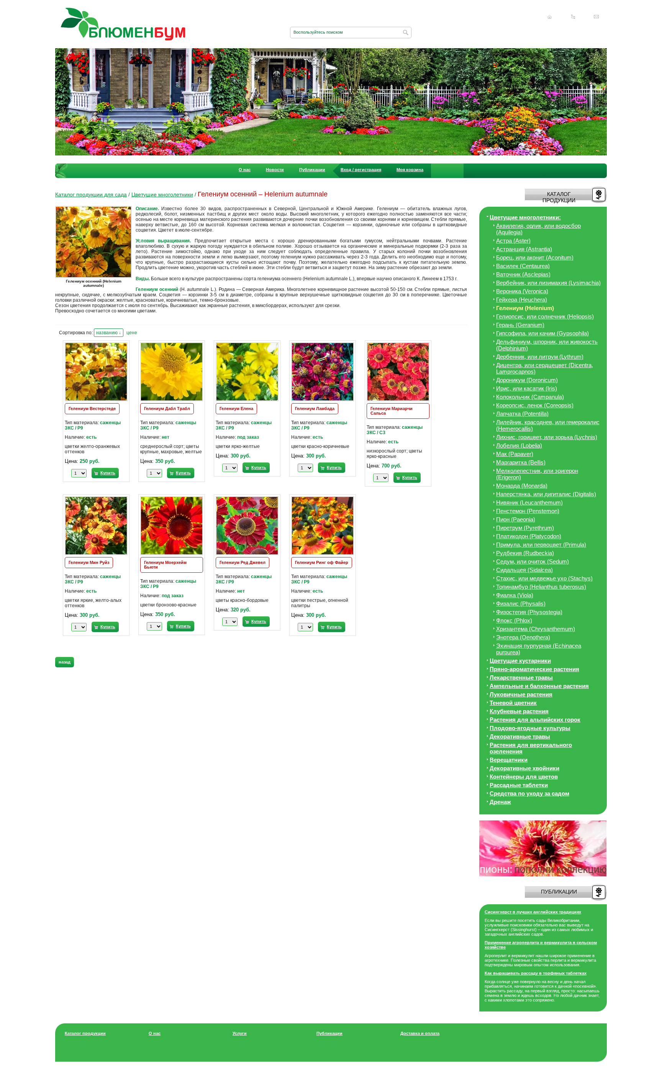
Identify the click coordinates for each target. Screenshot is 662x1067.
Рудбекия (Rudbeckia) (525, 553)
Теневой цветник (513, 702)
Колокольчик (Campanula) (530, 397)
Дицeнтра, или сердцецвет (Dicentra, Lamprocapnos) (544, 368)
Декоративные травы (520, 736)
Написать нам (596, 17)
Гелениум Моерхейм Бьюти (165, 564)
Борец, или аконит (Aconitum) (535, 257)
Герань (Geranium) (520, 325)
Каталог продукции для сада (91, 194)
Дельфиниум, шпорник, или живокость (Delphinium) (547, 344)
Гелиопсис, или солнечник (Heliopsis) (545, 316)
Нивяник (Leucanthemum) (529, 502)
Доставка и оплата (419, 1033)
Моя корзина (410, 169)
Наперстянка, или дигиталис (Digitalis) (546, 494)
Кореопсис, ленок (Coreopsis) (535, 405)
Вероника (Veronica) (522, 291)
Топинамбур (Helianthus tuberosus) (541, 586)
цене (131, 332)
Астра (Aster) (513, 240)
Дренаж (500, 802)
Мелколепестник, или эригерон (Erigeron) (537, 473)
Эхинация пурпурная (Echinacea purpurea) (538, 648)
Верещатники (509, 760)
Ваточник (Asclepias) (523, 274)
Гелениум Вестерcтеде (92, 408)
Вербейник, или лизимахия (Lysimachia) (548, 282)
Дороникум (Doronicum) (527, 380)
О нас (245, 169)
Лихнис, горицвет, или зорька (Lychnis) (546, 437)
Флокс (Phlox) (514, 620)
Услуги (240, 1033)
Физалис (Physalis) (521, 603)
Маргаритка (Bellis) (521, 462)
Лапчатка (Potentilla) (522, 413)
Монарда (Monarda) (521, 485)
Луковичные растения (521, 694)
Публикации (312, 169)
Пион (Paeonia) (515, 519)
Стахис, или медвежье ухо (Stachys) (544, 578)
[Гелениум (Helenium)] (95, 277)
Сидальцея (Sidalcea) (524, 570)
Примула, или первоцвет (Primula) (541, 544)
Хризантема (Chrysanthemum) (535, 629)
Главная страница (550, 17)
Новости (275, 169)
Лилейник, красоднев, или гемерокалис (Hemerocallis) (548, 425)
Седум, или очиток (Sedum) (532, 561)
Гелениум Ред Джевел (242, 562)
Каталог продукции (85, 1033)
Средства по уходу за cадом (529, 793)
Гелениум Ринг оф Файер (321, 562)
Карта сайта (573, 17)
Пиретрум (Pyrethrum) (525, 528)
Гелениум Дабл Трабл (167, 408)
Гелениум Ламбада (314, 408)
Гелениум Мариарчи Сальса (391, 410)
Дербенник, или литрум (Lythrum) (539, 356)
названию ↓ (108, 332)
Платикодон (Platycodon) (528, 536)
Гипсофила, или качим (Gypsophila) (542, 333)
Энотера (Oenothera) (523, 637)
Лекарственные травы (521, 677)
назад (64, 662)
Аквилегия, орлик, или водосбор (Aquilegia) (538, 228)
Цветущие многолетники (162, 194)
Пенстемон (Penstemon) (527, 511)
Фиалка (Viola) (514, 595)
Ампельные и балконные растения (539, 686)
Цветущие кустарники (520, 660)
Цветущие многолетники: (525, 217)
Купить (107, 473)
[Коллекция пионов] (542, 875)
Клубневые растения (519, 711)
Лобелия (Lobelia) (519, 445)
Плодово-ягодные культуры (530, 728)
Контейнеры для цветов (524, 776)
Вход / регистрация (361, 169)
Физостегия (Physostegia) (529, 612)
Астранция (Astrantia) (524, 249)
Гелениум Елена (236, 408)
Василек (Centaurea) (523, 266)
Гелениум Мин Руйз (89, 562)
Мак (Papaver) (514, 454)
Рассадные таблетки (519, 785)
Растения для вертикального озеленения (531, 748)
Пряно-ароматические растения (534, 669)
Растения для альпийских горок (535, 719)
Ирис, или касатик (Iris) (526, 388)
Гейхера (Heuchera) (521, 299)
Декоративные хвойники (524, 768)
